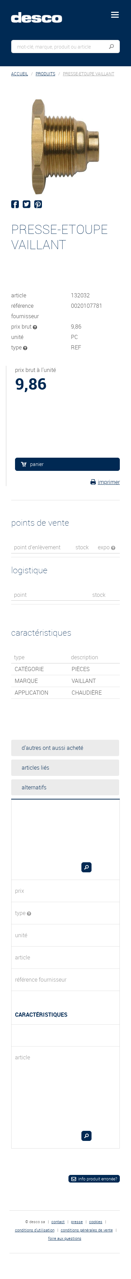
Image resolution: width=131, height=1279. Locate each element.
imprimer (109, 482)
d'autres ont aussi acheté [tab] (52, 748)
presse (77, 1221)
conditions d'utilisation (34, 1230)
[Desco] (41, 13)
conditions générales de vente (87, 1230)
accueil (19, 73)
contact (58, 1221)
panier (37, 464)
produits (45, 73)
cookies (95, 1221)
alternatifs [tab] (34, 787)
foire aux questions (64, 1238)
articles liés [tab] (35, 767)
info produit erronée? (97, 1178)
